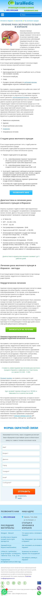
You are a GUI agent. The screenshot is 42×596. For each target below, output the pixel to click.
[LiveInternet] (21, 595)
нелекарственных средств (22, 416)
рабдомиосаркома (30, 82)
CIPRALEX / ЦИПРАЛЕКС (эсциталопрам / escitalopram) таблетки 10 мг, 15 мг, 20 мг (11, 553)
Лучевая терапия (6, 378)
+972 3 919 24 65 (12, 10)
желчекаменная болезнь (21, 97)
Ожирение (6, 129)
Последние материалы (7, 526)
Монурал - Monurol (7, 533)
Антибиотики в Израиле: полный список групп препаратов (9, 539)
